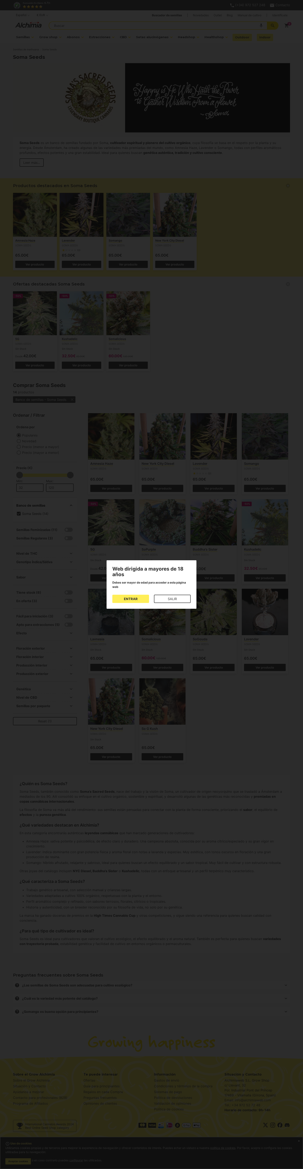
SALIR (172, 599)
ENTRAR (131, 599)
